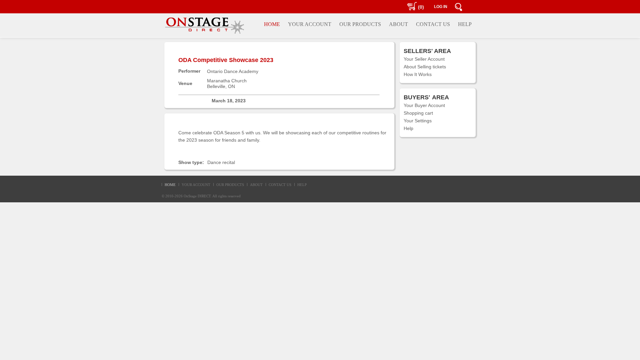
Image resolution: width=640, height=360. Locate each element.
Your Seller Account (424, 59)
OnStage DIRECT (197, 196)
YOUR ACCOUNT (196, 185)
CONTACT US (280, 185)
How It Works (418, 74)
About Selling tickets (425, 66)
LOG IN (440, 6)
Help (408, 128)
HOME (170, 185)
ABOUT (256, 185)
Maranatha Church (227, 80)
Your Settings (418, 120)
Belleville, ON (221, 86)
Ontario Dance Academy (232, 71)
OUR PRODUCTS (230, 185)
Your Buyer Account (424, 105)
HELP (302, 185)
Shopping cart (418, 113)
